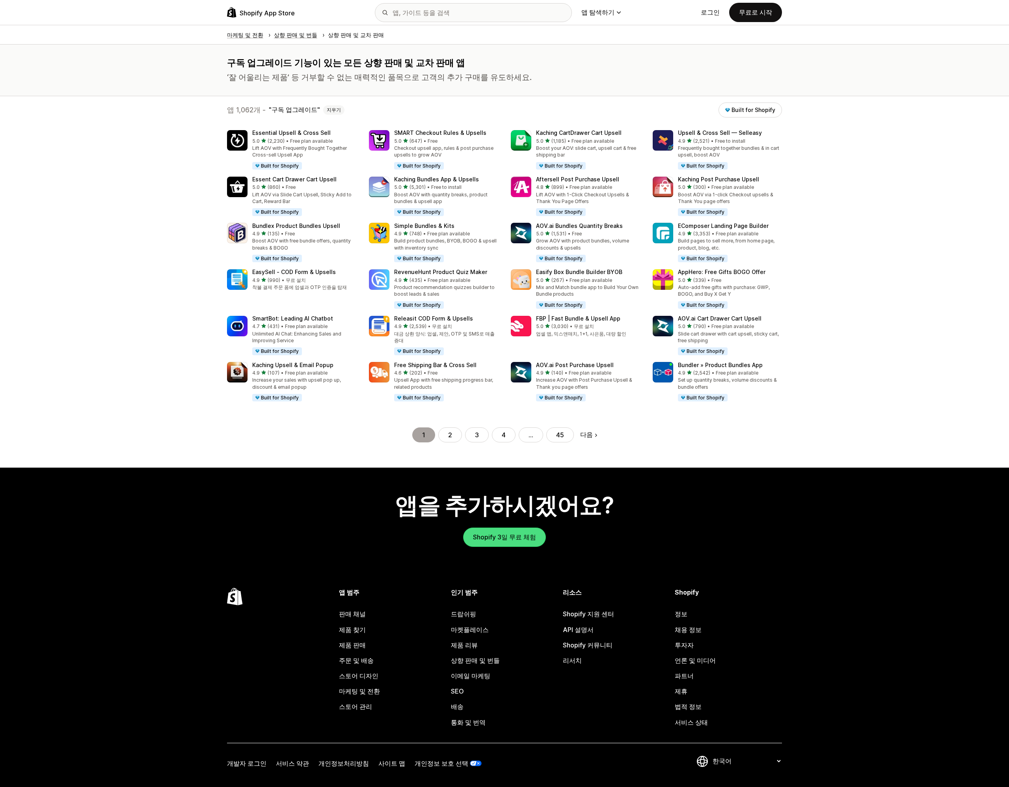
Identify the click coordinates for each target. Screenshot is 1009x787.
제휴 (681, 691)
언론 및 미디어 (695, 660)
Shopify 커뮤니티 (587, 645)
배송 (457, 707)
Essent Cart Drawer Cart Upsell (294, 179)
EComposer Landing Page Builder (723, 225)
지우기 (334, 110)
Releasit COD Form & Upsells (433, 318)
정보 (681, 614)
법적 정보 (688, 707)
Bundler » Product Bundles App (720, 365)
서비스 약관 (292, 763)
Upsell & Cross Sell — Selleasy (720, 132)
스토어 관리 (355, 707)
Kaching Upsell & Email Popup (292, 365)
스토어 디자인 (358, 676)
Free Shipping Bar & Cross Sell (435, 365)
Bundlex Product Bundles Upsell (296, 225)
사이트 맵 (391, 763)
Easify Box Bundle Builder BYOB (579, 272)
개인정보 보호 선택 (441, 763)
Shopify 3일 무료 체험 (504, 537)
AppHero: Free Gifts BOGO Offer (721, 272)
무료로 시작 (755, 12)
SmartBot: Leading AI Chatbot (292, 318)
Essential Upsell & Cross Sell (291, 132)
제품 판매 (352, 645)
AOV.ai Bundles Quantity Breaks (579, 225)
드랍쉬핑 (463, 614)
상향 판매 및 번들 (475, 660)
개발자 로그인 (246, 763)
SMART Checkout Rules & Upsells (440, 132)
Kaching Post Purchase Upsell (718, 179)
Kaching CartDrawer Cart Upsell (579, 132)
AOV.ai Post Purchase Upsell (575, 365)
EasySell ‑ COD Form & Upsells (294, 272)
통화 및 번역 (468, 722)
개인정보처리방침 (343, 763)
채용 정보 (688, 630)
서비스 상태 (691, 722)
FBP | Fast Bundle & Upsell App (578, 318)
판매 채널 (352, 614)
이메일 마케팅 (470, 676)
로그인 (710, 12)
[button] (291, 150)
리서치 (572, 660)
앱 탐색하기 (597, 12)
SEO (457, 691)
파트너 (684, 676)
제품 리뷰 (464, 645)
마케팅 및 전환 (359, 691)
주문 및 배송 (356, 660)
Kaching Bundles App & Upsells (436, 179)
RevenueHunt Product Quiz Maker (440, 272)
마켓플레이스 (470, 630)
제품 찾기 (352, 630)
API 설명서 (578, 630)
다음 (586, 434)
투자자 (684, 645)
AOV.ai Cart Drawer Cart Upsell (719, 318)
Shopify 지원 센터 (588, 614)
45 (560, 435)
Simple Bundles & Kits (424, 225)
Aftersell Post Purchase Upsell (577, 179)
